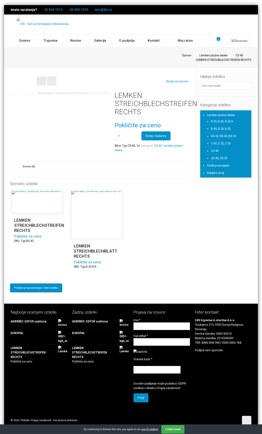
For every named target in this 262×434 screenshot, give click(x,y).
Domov (186, 55)
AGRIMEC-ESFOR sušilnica (28, 321)
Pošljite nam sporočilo (209, 350)
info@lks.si (103, 10)
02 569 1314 (53, 10)
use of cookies (149, 429)
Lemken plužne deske (214, 55)
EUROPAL (17, 333)
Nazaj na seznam (177, 81)
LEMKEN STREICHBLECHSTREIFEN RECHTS (39, 225)
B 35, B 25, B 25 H (222, 121)
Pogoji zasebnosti (168, 388)
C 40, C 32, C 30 (221, 143)
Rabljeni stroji (215, 172)
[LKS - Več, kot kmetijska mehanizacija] (43, 24)
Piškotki (25, 420)
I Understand (172, 429)
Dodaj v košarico (156, 136)
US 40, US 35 (219, 158)
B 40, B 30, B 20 (221, 128)
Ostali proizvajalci (218, 165)
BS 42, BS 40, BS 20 (223, 136)
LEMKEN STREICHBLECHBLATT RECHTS (95, 251)
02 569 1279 (79, 10)
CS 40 (239, 55)
